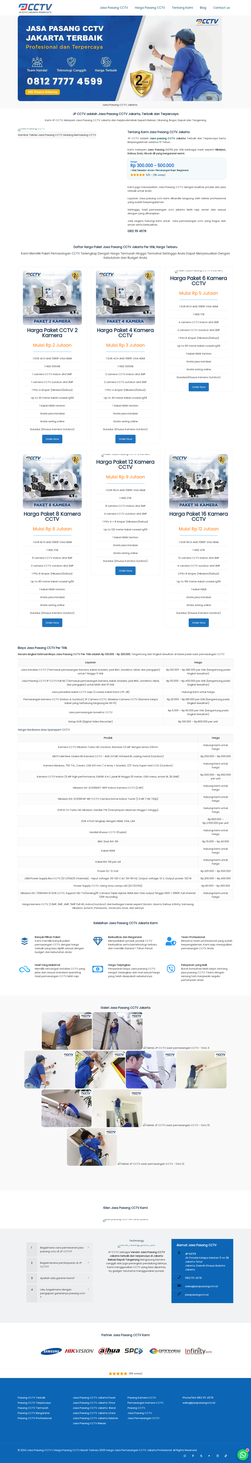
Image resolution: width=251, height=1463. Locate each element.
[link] (120, 62)
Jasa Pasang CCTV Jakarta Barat (94, 1408)
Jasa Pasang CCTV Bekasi (89, 1423)
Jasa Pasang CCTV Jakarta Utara (94, 1413)
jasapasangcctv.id (196, 1294)
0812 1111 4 (134, 231)
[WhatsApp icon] (185, 1456)
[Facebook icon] (193, 1456)
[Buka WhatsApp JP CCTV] (242, 1454)
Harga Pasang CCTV (67, 1450)
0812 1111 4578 (193, 1278)
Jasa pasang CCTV (162, 138)
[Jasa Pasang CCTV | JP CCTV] (35, 8)
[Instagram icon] (217, 1456)
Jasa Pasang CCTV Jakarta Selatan (95, 1418)
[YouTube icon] (209, 1456)
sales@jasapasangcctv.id (201, 1286)
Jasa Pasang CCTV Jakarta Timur (94, 1403)
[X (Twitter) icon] (201, 1456)
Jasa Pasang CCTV (39, 1450)
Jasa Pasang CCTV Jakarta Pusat (94, 1397)
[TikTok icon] (225, 1456)
